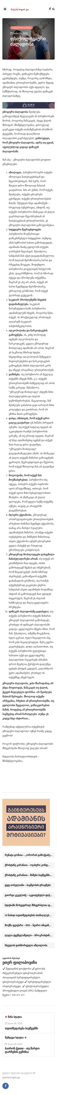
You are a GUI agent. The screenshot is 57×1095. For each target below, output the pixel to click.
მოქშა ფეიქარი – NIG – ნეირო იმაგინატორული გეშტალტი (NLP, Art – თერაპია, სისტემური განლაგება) (30, 925)
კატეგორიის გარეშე (21, 28)
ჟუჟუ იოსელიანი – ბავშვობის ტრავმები (28, 885)
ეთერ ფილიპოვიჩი (19, 962)
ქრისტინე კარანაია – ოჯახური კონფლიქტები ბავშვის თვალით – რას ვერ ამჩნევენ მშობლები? (30, 865)
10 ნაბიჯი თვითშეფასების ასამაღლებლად (30, 915)
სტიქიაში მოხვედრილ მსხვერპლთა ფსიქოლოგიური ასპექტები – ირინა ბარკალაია (30, 905)
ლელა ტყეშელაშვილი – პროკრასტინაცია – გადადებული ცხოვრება (30, 935)
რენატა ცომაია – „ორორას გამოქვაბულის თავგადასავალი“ (30, 855)
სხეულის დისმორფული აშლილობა (26, 945)
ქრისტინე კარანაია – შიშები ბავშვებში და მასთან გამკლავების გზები (30, 875)
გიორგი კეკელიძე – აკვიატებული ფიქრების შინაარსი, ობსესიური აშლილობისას (30, 895)
